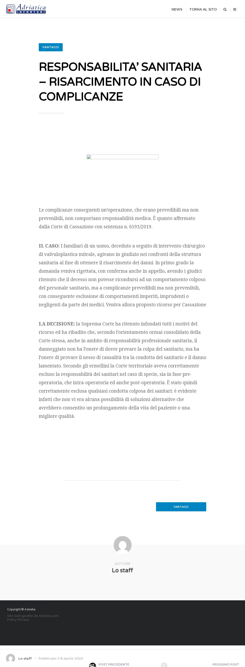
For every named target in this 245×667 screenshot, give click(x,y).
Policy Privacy (18, 619)
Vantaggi (50, 47)
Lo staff (122, 570)
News (177, 9)
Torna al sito (203, 9)
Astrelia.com (49, 616)
